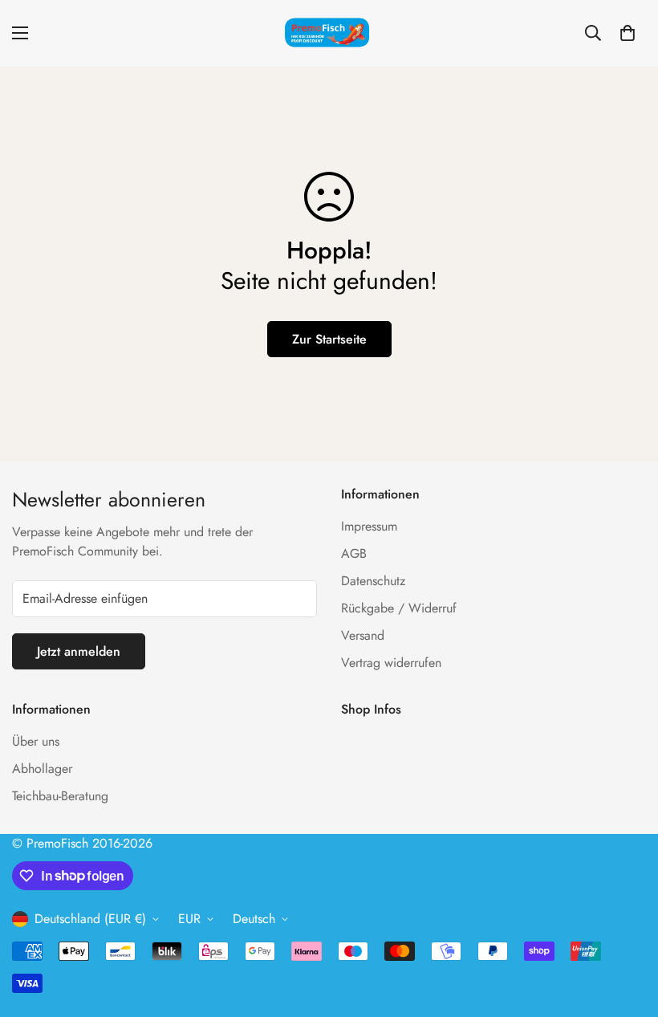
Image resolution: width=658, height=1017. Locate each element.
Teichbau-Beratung (60, 796)
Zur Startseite (329, 339)
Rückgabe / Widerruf (399, 608)
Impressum (369, 526)
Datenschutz (373, 581)
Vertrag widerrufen (391, 662)
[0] (627, 32)
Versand (362, 635)
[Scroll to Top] (626, 929)
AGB (354, 553)
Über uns (35, 741)
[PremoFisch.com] (329, 33)
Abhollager (42, 768)
